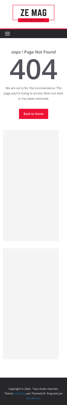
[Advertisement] (31, 185)
